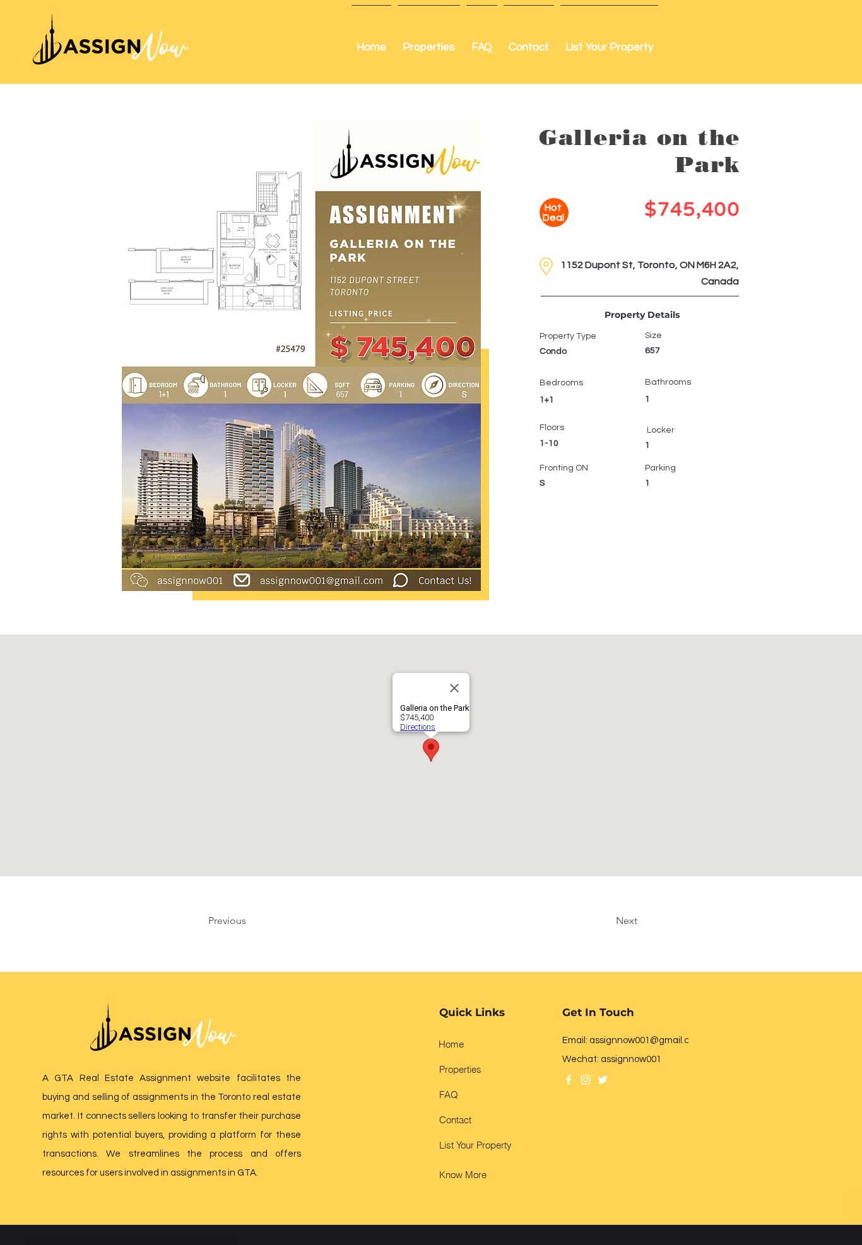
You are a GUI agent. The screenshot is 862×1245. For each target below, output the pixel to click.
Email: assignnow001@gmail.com (632, 1040)
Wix (230, 1240)
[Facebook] (568, 1079)
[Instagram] (585, 1079)
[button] (301, 355)
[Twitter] (602, 1079)
